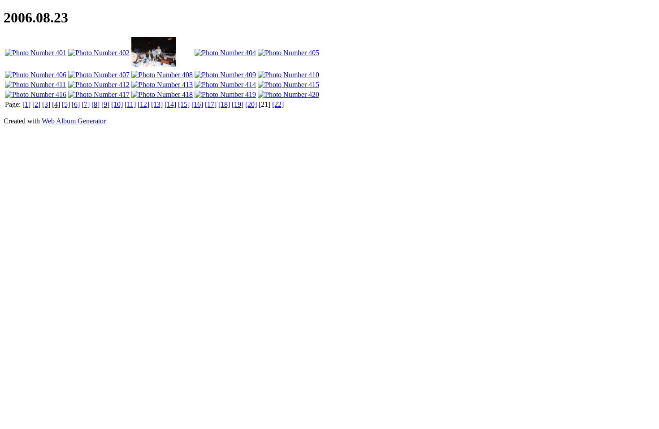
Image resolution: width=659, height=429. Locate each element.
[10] (117, 104)
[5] (66, 104)
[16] (197, 104)
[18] (224, 104)
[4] (56, 104)
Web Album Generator (74, 121)
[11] (130, 104)
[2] (36, 104)
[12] (143, 104)
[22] (278, 104)
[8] (95, 104)
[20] (251, 104)
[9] (105, 104)
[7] (86, 104)
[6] (76, 104)
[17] (211, 104)
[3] (46, 104)
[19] (237, 104)
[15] (184, 104)
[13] (157, 104)
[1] (26, 104)
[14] (170, 104)
